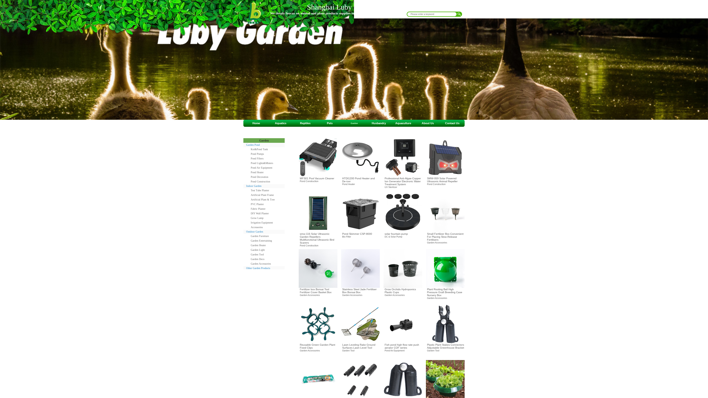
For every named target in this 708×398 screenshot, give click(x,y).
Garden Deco (257, 259)
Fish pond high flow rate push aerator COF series (402, 346)
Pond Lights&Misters (262, 163)
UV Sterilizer (391, 187)
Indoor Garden (253, 186)
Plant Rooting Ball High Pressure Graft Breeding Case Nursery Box (444, 292)
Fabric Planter (258, 208)
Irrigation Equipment (262, 222)
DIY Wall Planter (260, 213)
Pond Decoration (259, 177)
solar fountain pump (396, 233)
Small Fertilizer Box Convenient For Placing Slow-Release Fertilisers (445, 236)
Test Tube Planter (260, 190)
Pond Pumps (257, 154)
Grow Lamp (257, 218)
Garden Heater (258, 245)
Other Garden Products (258, 268)
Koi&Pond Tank (259, 149)
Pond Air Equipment (261, 167)
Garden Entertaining (261, 240)
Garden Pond (253, 145)
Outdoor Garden (254, 231)
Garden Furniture (260, 236)
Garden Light (258, 250)
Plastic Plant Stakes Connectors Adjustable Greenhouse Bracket (445, 346)
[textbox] (431, 14)
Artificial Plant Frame (262, 195)
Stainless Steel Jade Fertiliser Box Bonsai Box (359, 291)
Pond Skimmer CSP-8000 (357, 233)
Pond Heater (257, 172)
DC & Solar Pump (393, 236)
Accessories (257, 227)
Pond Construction (260, 181)
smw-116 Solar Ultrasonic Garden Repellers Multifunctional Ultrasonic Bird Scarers (317, 238)
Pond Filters (257, 158)
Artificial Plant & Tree (263, 199)
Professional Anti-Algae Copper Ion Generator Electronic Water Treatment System (403, 181)
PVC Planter (257, 204)
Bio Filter (346, 236)
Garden (264, 140)
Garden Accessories (261, 263)
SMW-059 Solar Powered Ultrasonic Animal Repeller (442, 180)
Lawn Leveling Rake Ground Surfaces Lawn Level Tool (358, 346)
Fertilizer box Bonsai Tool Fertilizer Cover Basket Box (316, 291)
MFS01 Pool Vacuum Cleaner (317, 178)
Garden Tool (257, 254)
